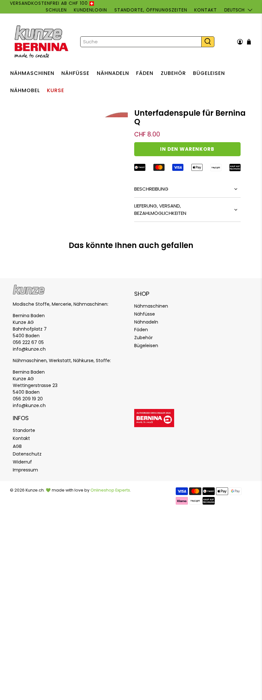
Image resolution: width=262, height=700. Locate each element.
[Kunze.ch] (42, 41)
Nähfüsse (75, 73)
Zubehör (173, 73)
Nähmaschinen (32, 73)
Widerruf (22, 462)
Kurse (55, 90)
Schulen (56, 10)
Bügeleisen (209, 73)
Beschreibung (151, 189)
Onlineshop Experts (110, 490)
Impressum (25, 470)
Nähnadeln (113, 73)
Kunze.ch (35, 490)
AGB (17, 446)
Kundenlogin (90, 10)
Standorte (24, 430)
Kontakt (205, 10)
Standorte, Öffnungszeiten (150, 10)
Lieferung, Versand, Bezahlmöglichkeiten (160, 209)
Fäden (144, 73)
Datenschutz (27, 454)
